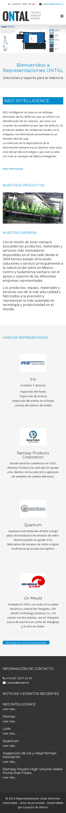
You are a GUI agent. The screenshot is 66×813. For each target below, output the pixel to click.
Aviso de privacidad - (33, 803)
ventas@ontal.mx (53, 4)
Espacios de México (35, 807)
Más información (13, 168)
